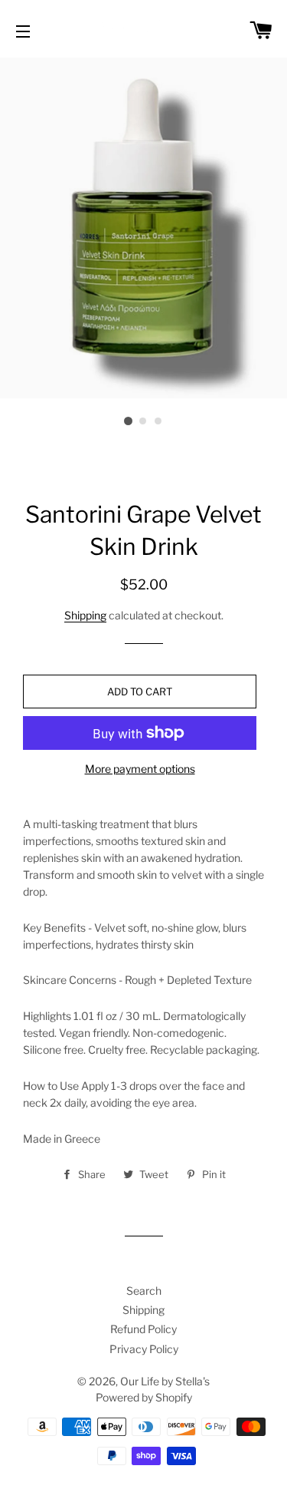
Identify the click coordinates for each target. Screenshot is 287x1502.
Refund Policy (143, 1328)
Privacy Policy (143, 1348)
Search (143, 1290)
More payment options (140, 768)
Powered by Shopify (144, 1397)
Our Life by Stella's (165, 1381)
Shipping (85, 615)
